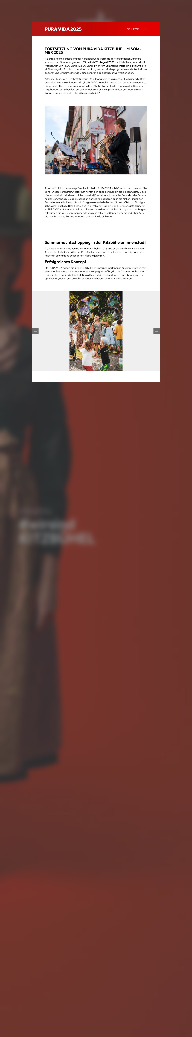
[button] (35, 331)
